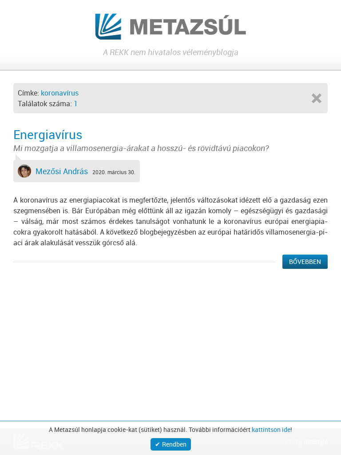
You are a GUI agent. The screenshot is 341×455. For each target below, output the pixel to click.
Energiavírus (48, 134)
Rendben (174, 444)
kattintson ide (271, 430)
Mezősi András (62, 171)
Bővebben (305, 261)
